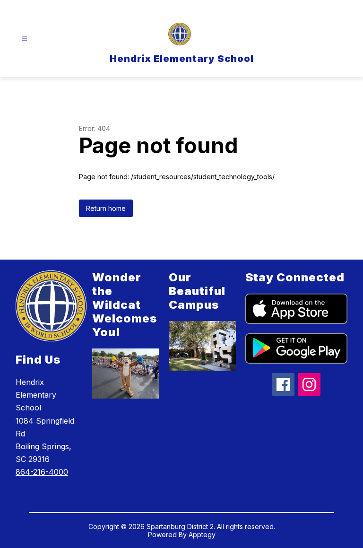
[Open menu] (24, 39)
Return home (106, 208)
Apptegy (202, 535)
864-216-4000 (42, 472)
